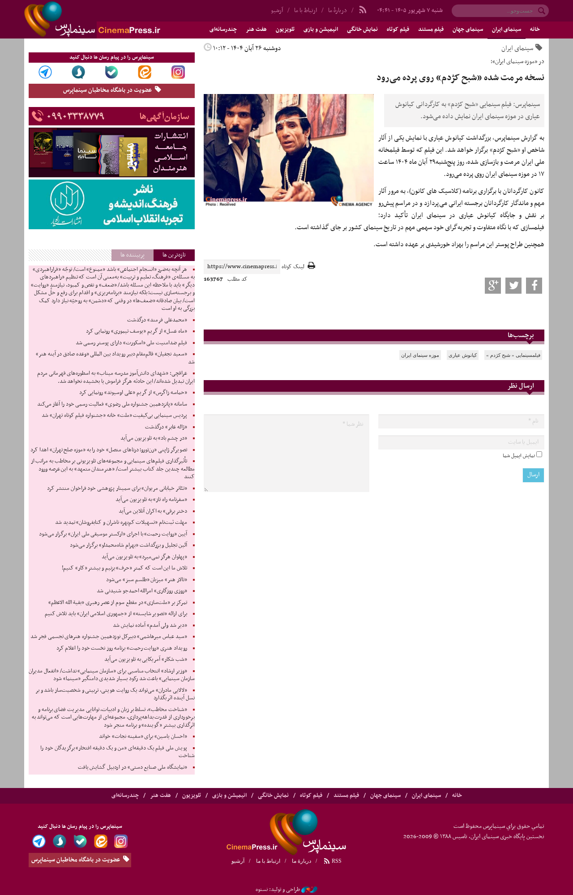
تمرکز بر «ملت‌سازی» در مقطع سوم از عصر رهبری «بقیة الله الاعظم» (117, 603)
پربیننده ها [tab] (132, 255)
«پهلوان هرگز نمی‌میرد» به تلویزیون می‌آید (144, 557)
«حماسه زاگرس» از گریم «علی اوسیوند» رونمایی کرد (133, 393)
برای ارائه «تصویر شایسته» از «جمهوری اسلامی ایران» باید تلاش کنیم (116, 614)
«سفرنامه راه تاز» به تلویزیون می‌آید (151, 500)
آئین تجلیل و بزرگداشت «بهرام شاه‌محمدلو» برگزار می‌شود (128, 545)
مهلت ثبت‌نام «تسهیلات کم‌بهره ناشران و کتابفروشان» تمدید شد (121, 522)
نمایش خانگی (362, 29)
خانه (535, 29)
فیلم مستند (431, 29)
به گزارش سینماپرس (519, 138)
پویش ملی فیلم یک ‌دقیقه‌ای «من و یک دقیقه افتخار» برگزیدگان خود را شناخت (117, 752)
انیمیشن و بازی (321, 29)
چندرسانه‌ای (223, 29)
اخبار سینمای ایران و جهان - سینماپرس (113, 19)
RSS (336, 861)
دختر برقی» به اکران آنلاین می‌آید (153, 511)
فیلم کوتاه (398, 29)
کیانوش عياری (463, 355)
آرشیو (277, 10)
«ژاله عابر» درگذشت (166, 427)
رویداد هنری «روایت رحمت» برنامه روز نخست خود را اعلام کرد (121, 648)
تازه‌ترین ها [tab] (174, 255)
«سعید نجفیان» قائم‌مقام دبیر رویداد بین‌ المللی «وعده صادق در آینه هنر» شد (115, 358)
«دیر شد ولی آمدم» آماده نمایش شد (150, 625)
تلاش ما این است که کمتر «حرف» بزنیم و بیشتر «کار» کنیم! (124, 568)
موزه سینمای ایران (420, 355)
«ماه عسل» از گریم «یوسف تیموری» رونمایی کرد (136, 331)
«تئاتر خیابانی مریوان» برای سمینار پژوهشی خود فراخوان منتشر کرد (117, 488)
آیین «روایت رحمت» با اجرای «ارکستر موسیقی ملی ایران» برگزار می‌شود (113, 534)
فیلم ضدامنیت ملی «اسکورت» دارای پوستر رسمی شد (131, 343)
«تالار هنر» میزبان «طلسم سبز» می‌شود (146, 580)
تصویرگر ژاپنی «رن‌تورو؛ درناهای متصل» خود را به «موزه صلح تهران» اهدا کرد (108, 450)
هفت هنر (256, 29)
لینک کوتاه (293, 267)
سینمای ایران (506, 29)
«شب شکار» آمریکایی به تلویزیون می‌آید (145, 659)
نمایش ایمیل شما (519, 455)
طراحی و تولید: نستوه (278, 890)
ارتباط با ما (305, 10)
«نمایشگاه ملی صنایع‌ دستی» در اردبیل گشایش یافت (132, 767)
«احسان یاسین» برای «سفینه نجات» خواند (143, 736)
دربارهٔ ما (337, 10)
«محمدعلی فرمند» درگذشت (157, 320)
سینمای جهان (468, 29)
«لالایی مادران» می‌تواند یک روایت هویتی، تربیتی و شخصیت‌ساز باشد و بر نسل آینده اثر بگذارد (115, 694)
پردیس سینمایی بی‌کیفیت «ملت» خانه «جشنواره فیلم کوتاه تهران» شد (114, 415)
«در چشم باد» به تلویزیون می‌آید (153, 438)
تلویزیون (285, 29)
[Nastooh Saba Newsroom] (309, 890)
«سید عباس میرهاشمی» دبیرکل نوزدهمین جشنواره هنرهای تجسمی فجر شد (108, 637)
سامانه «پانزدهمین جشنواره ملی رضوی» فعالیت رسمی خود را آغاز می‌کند (112, 404)
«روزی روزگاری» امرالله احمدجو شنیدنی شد (142, 591)
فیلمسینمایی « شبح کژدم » (513, 355)
